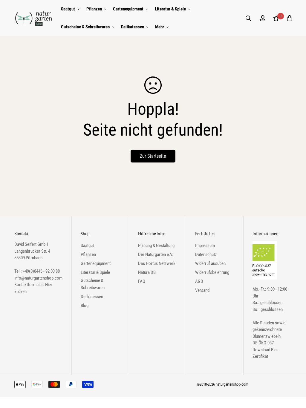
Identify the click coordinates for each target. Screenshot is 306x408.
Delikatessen (132, 27)
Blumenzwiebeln (267, 336)
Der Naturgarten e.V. (155, 254)
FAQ (141, 281)
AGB (199, 281)
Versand (202, 290)
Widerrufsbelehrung (212, 272)
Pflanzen (94, 9)
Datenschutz (206, 254)
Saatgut (68, 9)
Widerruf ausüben (210, 263)
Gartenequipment (128, 9)
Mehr (159, 27)
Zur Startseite (153, 156)
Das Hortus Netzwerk (156, 263)
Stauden (267, 323)
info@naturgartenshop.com (38, 278)
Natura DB (147, 272)
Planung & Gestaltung (156, 245)
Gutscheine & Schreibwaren (85, 27)
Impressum (205, 245)
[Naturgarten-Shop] (33, 18)
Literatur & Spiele (170, 9)
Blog (84, 305)
